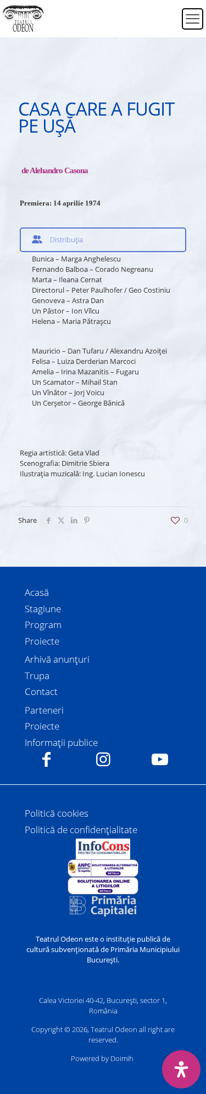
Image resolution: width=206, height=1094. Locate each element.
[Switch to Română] (166, 12)
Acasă (37, 592)
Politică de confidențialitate (81, 829)
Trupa (37, 675)
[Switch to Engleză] (166, 25)
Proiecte (42, 641)
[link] (103, 849)
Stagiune (43, 608)
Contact (41, 691)
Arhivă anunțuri (57, 659)
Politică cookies (56, 813)
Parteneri (44, 710)
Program (43, 624)
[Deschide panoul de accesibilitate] (181, 1069)
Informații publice (61, 742)
